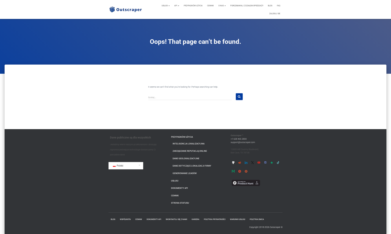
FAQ (278, 6)
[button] (169, 6)
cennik (210, 6)
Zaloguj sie (274, 14)
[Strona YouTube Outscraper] (258, 162)
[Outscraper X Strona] (252, 162)
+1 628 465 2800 (239, 139)
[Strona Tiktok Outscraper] (278, 162)
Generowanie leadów (185, 173)
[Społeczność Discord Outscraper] (265, 162)
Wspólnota (125, 219)
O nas (221, 6)
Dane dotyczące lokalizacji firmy (192, 166)
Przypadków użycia (193, 6)
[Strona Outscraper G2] (239, 171)
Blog (270, 6)
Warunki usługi (237, 219)
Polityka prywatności (214, 219)
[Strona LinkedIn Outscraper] (246, 162)
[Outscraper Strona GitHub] (233, 162)
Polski (119, 165)
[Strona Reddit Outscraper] (239, 162)
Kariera (195, 219)
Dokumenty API (179, 188)
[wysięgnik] (125, 9)
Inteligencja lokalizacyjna (189, 143)
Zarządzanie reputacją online (190, 151)
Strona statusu (180, 203)
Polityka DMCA (257, 219)
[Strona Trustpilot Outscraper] (271, 162)
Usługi (165, 6)
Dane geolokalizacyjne (186, 158)
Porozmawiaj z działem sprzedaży (246, 6)
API (176, 6)
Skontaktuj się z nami (176, 219)
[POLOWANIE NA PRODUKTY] (246, 171)
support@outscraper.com (243, 142)
